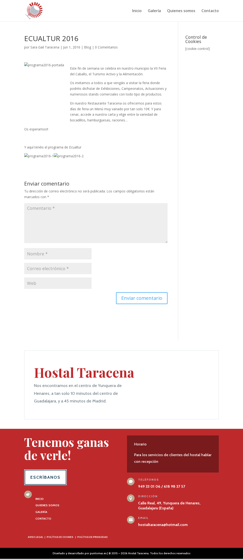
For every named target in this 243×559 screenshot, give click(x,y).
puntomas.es (98, 553)
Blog (87, 47)
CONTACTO (43, 518)
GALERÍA (41, 512)
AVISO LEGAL (35, 537)
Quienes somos (181, 11)
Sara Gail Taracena (44, 47)
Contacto (210, 11)
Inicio (137, 11)
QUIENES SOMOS (47, 505)
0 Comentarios (106, 47)
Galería (154, 11)
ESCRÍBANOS (45, 477)
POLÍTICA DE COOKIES (60, 537)
